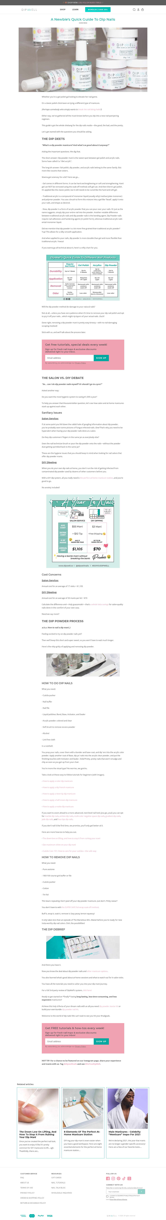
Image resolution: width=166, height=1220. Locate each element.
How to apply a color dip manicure (58, 781)
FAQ (22, 1178)
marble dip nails (52, 816)
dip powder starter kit (108, 1006)
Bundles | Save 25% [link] (98, 10)
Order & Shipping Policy (32, 1198)
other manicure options (97, 971)
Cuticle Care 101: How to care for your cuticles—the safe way (69, 851)
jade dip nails (47, 819)
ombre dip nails (66, 816)
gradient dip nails (112, 816)
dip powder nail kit (70, 1009)
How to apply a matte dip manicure (58, 806)
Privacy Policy (80, 363)
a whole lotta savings (100, 604)
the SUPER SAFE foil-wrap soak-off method (80, 907)
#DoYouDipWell (92, 1064)
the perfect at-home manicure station (96, 478)
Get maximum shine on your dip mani (59, 844)
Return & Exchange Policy (33, 1203)
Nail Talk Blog (58, 1188)
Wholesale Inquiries (61, 1193)
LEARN (75, 9)
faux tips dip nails (65, 819)
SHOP (62, 9)
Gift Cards (56, 1178)
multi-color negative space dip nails (89, 816)
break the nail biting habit (89, 109)
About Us (24, 1183)
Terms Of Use (26, 1188)
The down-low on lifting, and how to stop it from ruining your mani (71, 838)
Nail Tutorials (58, 1183)
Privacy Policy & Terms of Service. (118, 1199)
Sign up (101, 358)
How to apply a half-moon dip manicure (60, 800)
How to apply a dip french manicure (58, 787)
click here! (87, 990)
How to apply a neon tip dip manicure (59, 793)
